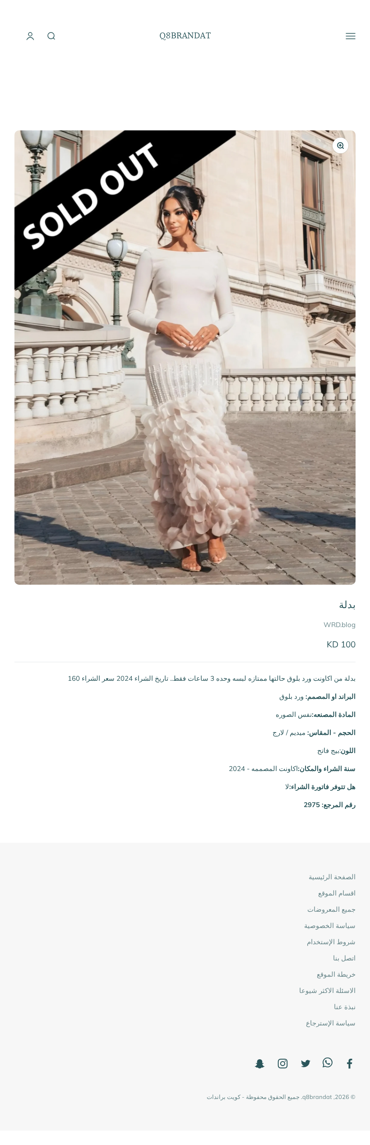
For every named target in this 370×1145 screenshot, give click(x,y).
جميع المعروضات (331, 909)
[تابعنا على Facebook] (349, 1063)
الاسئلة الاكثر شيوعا (327, 990)
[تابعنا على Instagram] (283, 1063)
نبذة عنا (345, 1006)
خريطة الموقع (336, 974)
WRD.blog (340, 624)
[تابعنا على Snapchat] (260, 1063)
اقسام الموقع (337, 893)
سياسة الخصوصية (330, 925)
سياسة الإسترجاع (331, 1023)
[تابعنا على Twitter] (306, 1063)
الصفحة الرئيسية (332, 877)
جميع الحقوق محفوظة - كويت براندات (253, 1096)
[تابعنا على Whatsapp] (328, 1065)
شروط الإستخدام (331, 941)
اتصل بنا (344, 958)
